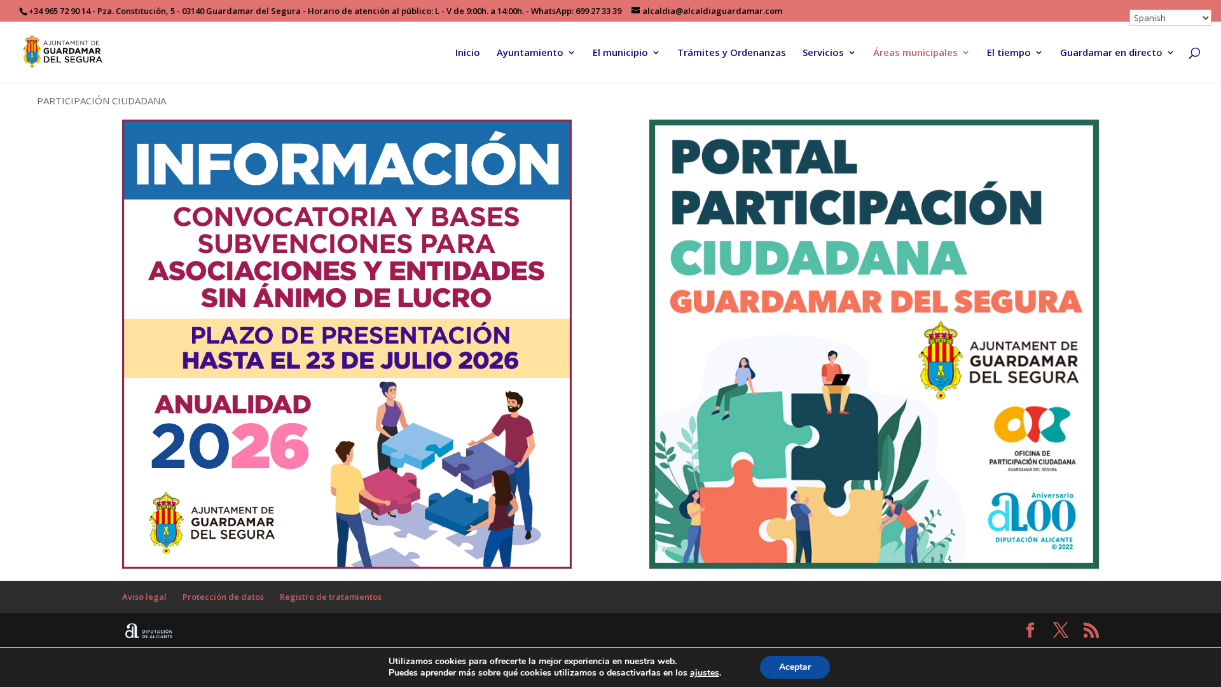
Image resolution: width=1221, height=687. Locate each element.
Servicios (823, 53)
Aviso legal (144, 596)
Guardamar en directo (1111, 53)
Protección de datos (223, 596)
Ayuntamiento (530, 53)
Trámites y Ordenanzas (731, 53)
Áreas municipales (915, 53)
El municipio (620, 53)
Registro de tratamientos (331, 596)
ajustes (704, 673)
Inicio (467, 53)
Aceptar (795, 667)
